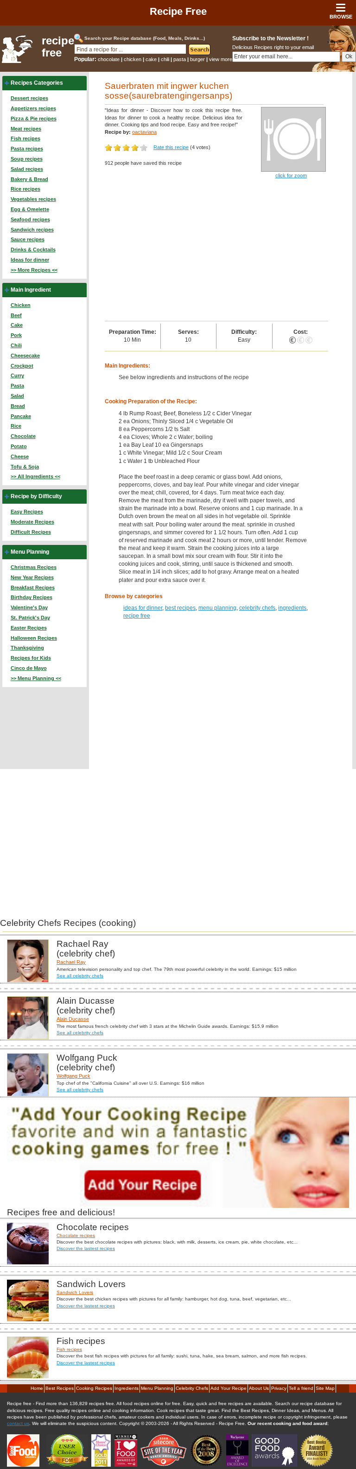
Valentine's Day (29, 607)
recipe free (58, 47)
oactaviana (144, 132)
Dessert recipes (29, 98)
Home (37, 1388)
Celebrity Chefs (192, 1388)
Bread (18, 406)
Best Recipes (59, 1388)
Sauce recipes (27, 239)
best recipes (180, 608)
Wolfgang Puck (73, 1076)
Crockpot (22, 366)
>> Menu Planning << (36, 678)
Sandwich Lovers (75, 1292)
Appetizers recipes (33, 108)
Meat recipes (26, 128)
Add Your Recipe (228, 1388)
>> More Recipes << (34, 270)
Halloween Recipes (34, 638)
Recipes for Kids (31, 658)
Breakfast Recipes (33, 587)
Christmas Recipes (34, 567)
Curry (17, 375)
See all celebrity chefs (80, 975)
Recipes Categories (37, 83)
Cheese (20, 456)
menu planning (217, 608)
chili (165, 59)
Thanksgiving (27, 647)
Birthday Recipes (31, 597)
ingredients (292, 608)
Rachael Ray (71, 962)
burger (197, 59)
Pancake (21, 416)
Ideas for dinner (30, 260)
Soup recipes (27, 159)
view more (220, 59)
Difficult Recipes (31, 532)
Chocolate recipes (76, 1235)
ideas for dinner (142, 608)
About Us (259, 1388)
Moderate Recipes (32, 522)
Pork (16, 335)
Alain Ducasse (73, 1019)
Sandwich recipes (32, 229)
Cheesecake (25, 355)
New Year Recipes (32, 577)
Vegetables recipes (33, 199)
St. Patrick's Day (30, 617)
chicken (132, 59)
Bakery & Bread (29, 179)
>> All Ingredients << (35, 476)
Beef (16, 315)
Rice (16, 426)
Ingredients (126, 1388)
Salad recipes (27, 169)
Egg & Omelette (30, 209)
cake (151, 59)
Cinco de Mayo (29, 668)
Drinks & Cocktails (33, 249)
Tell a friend (301, 1388)
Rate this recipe (171, 147)
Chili (16, 345)
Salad (17, 396)
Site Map (325, 1388)
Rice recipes (25, 189)
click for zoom (291, 175)
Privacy (278, 1388)
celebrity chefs (257, 608)
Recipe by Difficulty (36, 496)
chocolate (109, 59)
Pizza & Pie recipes (34, 118)
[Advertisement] (216, 251)
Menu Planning (30, 552)
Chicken (21, 305)
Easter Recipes (29, 628)
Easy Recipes (27, 511)
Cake (17, 325)
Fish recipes (25, 138)
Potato (19, 446)
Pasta (17, 385)
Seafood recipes (30, 219)
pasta (179, 59)
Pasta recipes (27, 148)
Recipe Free (178, 11)
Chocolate (23, 436)
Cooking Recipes (94, 1388)
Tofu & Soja (25, 466)
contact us (18, 1423)
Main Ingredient (31, 290)
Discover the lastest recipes (86, 1248)
